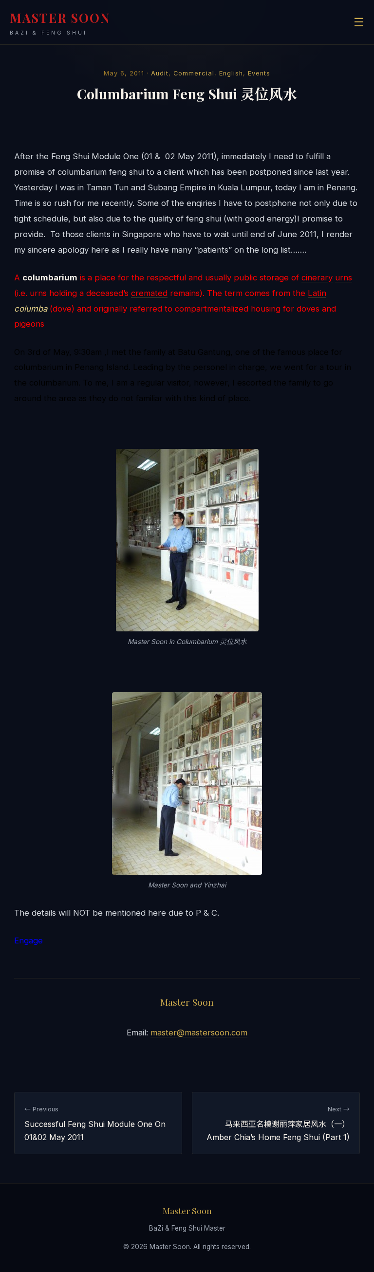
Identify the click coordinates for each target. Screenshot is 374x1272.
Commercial (193, 73)
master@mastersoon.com (198, 1032)
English (231, 73)
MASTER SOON (60, 22)
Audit (159, 73)
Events (259, 73)
